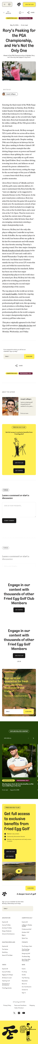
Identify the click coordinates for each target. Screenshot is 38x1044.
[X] (14, 1013)
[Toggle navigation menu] (4, 4)
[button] (31, 12)
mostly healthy (11, 294)
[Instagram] (19, 1013)
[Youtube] (23, 1013)
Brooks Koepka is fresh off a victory (16, 251)
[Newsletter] (9, 4)
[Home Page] (19, 4)
